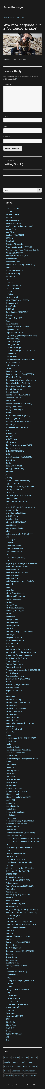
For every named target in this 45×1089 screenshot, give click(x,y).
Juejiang (9, 478)
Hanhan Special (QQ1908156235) (19, 404)
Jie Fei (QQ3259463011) (15, 451)
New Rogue (10, 634)
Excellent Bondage (13, 347)
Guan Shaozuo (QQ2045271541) (18, 395)
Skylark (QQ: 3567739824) (16, 791)
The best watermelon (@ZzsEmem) (20, 833)
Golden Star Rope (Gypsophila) (19, 386)
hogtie (7, 1071)
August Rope (11, 229)
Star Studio (10, 803)
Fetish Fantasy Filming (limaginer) (20, 359)
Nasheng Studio (12, 626)
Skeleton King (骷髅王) (15, 788)
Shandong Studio (13, 747)
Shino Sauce (11, 765)
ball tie (16, 1058)
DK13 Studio (10, 309)
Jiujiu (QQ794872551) (14, 466)
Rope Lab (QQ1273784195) (16, 708)
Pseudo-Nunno (12, 673)
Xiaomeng (10, 930)
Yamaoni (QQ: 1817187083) (16, 972)
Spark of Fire (11, 800)
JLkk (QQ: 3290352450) (15, 469)
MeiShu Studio (12, 578)
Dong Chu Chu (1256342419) (17, 312)
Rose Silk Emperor (13, 717)
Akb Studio (10, 217)
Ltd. (7, 555)
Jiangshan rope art (13, 448)
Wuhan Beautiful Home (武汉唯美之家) (21, 912)
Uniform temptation (14, 877)
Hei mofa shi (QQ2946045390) (18, 421)
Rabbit (8, 682)
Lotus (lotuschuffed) (14, 549)
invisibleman (11, 439)
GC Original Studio (13, 377)
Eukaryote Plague (13, 342)
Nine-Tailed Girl (12, 643)
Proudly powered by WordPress (27, 1085)
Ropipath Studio (12, 714)
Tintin (8, 850)
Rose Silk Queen (12, 720)
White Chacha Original (15, 904)
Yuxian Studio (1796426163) (17, 1004)
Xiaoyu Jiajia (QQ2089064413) (18, 942)
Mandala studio (12, 569)
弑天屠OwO (10, 1028)
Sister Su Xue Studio (14, 779)
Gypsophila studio (13, 398)
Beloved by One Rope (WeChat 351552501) (22, 250)
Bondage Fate (11, 259)
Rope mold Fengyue (14, 711)
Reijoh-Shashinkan (14, 691)
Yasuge (8, 978)
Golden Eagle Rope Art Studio (18, 383)
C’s (7, 279)
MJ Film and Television (15, 596)
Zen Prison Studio (13, 1007)
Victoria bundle (12, 883)
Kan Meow (10, 492)
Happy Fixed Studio (14, 407)
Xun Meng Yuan (12, 963)
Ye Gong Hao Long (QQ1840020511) (20, 981)
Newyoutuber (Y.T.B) (14, 637)
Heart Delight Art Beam (15, 418)
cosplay (7, 1062)
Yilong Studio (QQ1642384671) (18, 989)
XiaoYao (9, 939)
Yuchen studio (11, 995)
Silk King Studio (12, 770)
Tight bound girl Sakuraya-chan (19, 847)
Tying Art (10, 865)
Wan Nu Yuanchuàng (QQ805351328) (20, 886)
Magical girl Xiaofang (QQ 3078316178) (21, 563)
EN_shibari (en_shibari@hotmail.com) (21, 336)
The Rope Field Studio (15, 836)
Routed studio (11, 726)
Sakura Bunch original (15, 729)
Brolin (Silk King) (13, 273)
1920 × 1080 (22, 59)
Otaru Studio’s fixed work (16, 658)
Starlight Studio (12, 806)
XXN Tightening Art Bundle (17, 966)
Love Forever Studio (14, 552)
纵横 (7, 1037)
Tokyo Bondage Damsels (16, 853)
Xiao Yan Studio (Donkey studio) (19, 921)
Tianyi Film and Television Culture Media (23, 839)
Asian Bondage (13, 7)
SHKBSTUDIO (11, 768)
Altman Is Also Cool (14, 220)
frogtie (23, 1062)
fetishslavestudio (13, 362)
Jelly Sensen (11, 442)
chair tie (24, 1058)
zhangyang (10, 1013)
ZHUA (8, 1019)
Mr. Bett (9, 602)
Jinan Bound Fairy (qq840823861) (19, 457)
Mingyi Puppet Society (15, 593)
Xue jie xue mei (12, 960)
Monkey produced (13, 599)
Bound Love (10, 268)
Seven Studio (11, 741)
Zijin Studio (10, 1022)
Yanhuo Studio (12, 975)
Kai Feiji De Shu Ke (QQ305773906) (20, 486)
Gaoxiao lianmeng (13, 371)
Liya (7, 537)
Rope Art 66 (10, 697)
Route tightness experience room (20, 723)
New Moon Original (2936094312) (19, 631)
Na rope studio (12, 620)
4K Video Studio (12, 208)
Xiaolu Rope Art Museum (16, 927)
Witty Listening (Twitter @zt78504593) (22, 910)
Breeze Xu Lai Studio (14, 271)
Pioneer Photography (15, 664)
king (8, 504)
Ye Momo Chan (12, 983)
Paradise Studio (12, 661)
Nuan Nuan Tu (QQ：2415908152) (19, 649)
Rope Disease (11, 705)
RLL (7, 694)
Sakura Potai (11, 732)
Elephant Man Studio (14, 333)
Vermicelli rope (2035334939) (18, 880)
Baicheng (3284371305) (15, 235)
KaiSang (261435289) (14, 489)
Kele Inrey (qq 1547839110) (16, 501)
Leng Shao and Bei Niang (16, 513)
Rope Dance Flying (13, 699)
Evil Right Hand (12, 344)
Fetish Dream (11, 356)
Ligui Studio (11, 525)
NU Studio (10, 646)
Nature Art (10, 628)
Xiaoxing (9, 933)
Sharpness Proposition (15, 753)
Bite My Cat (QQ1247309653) (17, 256)
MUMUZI (9, 614)
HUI (7, 430)
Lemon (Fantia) (12, 510)
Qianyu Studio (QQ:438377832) (18, 679)
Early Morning (12, 324)
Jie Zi (8, 454)
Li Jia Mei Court (12, 516)
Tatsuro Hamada (13, 827)
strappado (8, 1075)
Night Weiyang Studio (15, 640)
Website (6, 137)
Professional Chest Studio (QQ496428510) (23, 670)
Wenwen (9, 898)
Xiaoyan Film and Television (18, 936)
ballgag (7, 1058)
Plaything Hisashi (13, 667)
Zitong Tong (11, 1025)
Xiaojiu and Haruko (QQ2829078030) (21, 924)
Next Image (20, 17)
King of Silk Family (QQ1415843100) (20, 507)
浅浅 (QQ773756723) (14, 1034)
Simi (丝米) (10, 776)
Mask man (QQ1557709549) (17, 572)
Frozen (8, 368)
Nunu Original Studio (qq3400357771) (21, 652)
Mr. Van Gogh (11, 605)
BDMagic (9, 238)
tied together (30, 1075)
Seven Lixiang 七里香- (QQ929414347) (21, 738)
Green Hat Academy (14, 389)
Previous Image (8, 17)
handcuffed (9, 1066)
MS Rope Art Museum (15, 608)
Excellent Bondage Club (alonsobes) (20, 350)
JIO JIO (8, 463)
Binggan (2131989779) (14, 253)
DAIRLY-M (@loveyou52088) (17, 300)
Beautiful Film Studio (14, 244)
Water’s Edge (11, 889)
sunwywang (11, 818)
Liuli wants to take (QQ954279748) (20, 534)
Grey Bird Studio (12, 392)
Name (5, 116)
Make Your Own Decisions (17, 566)
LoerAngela (10, 540)
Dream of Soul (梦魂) (14, 318)
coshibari (10, 294)
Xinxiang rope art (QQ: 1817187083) (20, 951)
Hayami (9, 413)
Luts (7, 560)
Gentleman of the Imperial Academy (21, 380)
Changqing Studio (13, 285)
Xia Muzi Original (13, 915)
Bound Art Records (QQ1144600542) (20, 265)
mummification (28, 1071)
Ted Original (11, 830)
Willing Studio (12, 907)
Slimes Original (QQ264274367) (18, 797)
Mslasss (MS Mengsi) (15, 611)
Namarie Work (12, 623)
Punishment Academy (15, 676)
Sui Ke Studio (11, 815)
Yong (8, 992)
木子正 (8, 1031)
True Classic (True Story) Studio (19, 862)
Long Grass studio (13, 546)
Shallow (9, 744)
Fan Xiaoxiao (11, 353)
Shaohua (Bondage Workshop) (18, 750)
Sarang (8, 735)
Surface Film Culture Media (17, 824)
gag (30, 1062)
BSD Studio (10, 276)
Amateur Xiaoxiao (13, 223)
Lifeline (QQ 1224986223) (16, 522)
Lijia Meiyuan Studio (14, 528)
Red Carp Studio (12, 688)
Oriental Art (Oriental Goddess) (19, 655)
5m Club (9, 211)
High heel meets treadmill (17, 427)
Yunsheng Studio (13, 998)
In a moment (11, 433)
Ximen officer (11, 945)
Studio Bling (11, 809)
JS (6, 475)
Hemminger (11, 424)
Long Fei (9, 543)
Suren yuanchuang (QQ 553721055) (20, 821)
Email (5, 126)
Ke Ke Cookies (12, 498)
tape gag (19, 1075)
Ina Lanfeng (11, 436)
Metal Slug (10, 590)
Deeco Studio (11, 306)
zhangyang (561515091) (15, 1016)
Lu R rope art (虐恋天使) (15, 557)
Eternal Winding (12, 339)
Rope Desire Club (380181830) (18, 702)
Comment (8, 84)
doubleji (9, 315)
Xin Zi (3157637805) (13, 948)
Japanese (16, 1071)
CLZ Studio (10, 291)
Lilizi (8, 531)
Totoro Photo (11, 856)
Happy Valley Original (15, 410)
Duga (8, 321)
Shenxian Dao (11, 756)
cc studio (9, 282)
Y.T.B (8, 969)
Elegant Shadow (12, 330)
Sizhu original (12, 782)
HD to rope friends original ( (18, 415)
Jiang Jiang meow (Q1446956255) (19, 445)
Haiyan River (11, 401)
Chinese (33, 1058)
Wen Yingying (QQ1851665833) (18, 895)
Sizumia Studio (12, 785)
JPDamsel (10, 472)
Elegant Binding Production (17, 327)
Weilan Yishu (11, 892)
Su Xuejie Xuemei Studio (16, 812)
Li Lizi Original (12, 519)
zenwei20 (10, 1010)
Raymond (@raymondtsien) (17, 685)
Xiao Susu (10, 918)
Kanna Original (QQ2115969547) (19, 495)
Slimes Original (12, 794)
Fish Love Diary (12, 365)
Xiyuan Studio (11, 957)
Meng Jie (9, 587)
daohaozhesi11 (12, 303)
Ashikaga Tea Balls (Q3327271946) (19, 226)
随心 (7, 1040)
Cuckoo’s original (13, 297)
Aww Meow (10, 232)
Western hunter (12, 901)
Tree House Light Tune (15, 859)
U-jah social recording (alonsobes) (20, 868)
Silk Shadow (11, 773)
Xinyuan (9, 954)
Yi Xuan (9, 986)
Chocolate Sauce (12, 288)
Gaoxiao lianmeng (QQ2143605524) (20, 374)
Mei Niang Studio (13, 575)
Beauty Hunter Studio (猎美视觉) (19, 247)
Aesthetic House (12, 214)
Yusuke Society (12, 1001)
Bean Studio (10, 241)
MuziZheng (10, 617)
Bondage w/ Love (13, 262)
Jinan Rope (10, 460)
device (15, 1062)
